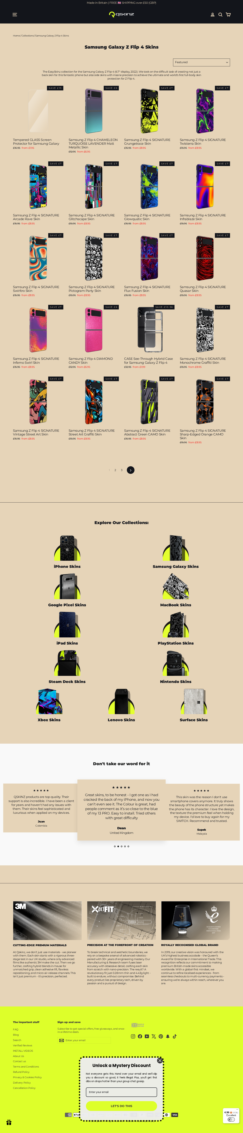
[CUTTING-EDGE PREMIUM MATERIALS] (47, 920)
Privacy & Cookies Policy (27, 1077)
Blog (16, 1034)
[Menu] (237, 1110)
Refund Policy (21, 1072)
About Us (18, 1056)
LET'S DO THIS (121, 1106)
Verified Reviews (22, 1045)
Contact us (19, 1061)
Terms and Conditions (26, 1066)
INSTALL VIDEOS (23, 1050)
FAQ (15, 1029)
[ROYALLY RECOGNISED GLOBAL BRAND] (195, 920)
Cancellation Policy (24, 1088)
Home (16, 35)
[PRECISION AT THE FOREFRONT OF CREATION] (121, 920)
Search (17, 1040)
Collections (28, 35)
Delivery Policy (22, 1082)
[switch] (231, 1119)
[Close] (160, 1060)
